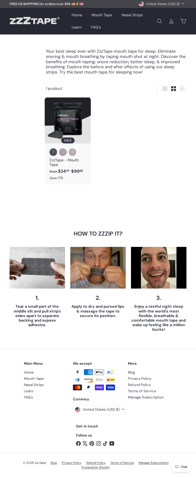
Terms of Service (142, 391)
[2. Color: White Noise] (72, 152)
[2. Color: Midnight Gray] (53, 152)
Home (77, 14)
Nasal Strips (132, 14)
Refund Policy (139, 384)
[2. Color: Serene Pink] (63, 152)
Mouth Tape (102, 14)
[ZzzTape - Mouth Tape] (68, 141)
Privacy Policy (139, 378)
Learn (77, 27)
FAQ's (96, 27)
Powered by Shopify (96, 467)
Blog (131, 372)
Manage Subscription (146, 397)
